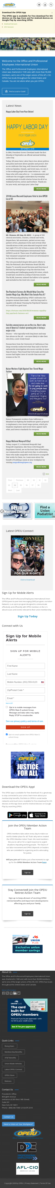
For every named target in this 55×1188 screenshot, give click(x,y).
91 (39, 480)
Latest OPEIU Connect (13, 1069)
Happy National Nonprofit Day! (18, 441)
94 (15, 485)
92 (45, 480)
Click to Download (27, 580)
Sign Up (27, 872)
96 (27, 485)
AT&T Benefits (10, 1058)
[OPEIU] (9, 4)
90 (34, 480)
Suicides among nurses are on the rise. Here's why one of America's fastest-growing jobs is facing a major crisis (26, 327)
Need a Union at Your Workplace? (18, 1124)
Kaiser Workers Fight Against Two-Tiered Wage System (24, 370)
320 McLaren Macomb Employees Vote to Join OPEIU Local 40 (26, 197)
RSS (47, 474)
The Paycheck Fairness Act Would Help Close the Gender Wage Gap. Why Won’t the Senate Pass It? (25, 293)
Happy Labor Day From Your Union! (20, 111)
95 (21, 485)
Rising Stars (10, 1046)
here (44, 862)
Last (18, 490)
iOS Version (9, 27)
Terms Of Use (45, 1183)
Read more (41, 189)
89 (28, 480)
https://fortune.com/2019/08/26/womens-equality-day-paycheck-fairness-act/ (26, 311)
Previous (19, 480)
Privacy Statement (31, 1183)
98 (38, 485)
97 (33, 485)
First (10, 480)
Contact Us (8, 1117)
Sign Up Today (27, 616)
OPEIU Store (9, 1075)
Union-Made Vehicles (13, 1063)
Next (10, 490)
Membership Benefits (13, 1052)
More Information (9, 990)
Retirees (8, 1081)
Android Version (10, 24)
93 (9, 485)
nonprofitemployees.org (22, 462)
